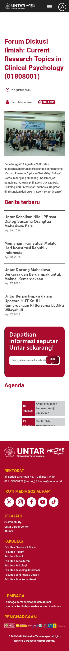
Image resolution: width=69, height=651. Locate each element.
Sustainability (12, 522)
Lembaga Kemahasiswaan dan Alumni (27, 602)
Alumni (8, 531)
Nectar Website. (46, 640)
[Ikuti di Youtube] (42, 502)
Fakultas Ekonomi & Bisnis (20, 547)
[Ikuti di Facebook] (31, 502)
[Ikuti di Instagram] (20, 502)
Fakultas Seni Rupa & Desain (21, 574)
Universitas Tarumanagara (36, 636)
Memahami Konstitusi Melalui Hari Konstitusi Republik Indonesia (31, 248)
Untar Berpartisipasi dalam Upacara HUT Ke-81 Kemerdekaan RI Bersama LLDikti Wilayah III (34, 303)
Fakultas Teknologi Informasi (22, 570)
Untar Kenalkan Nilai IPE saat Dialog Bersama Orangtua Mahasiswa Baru (30, 221)
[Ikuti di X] (9, 502)
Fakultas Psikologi (15, 565)
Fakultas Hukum (14, 551)
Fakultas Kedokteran (17, 561)
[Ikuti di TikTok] (53, 502)
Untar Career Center (16, 526)
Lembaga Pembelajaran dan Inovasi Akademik (32, 606)
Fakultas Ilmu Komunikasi (20, 579)
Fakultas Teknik (14, 556)
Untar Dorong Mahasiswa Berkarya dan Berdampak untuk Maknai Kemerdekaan (32, 274)
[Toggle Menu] (49, 6)
